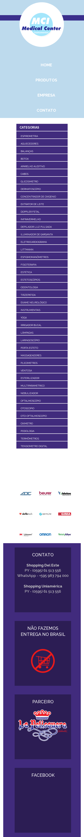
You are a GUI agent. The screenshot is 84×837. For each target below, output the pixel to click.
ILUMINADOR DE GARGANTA (37, 234)
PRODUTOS (46, 80)
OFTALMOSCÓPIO (31, 400)
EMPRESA (46, 95)
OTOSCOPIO (27, 408)
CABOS (24, 174)
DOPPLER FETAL (30, 211)
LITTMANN (27, 249)
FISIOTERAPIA (28, 264)
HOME (46, 65)
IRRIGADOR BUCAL (31, 325)
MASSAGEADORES (31, 355)
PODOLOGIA (27, 431)
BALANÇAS (27, 151)
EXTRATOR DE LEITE (32, 204)
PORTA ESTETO (29, 348)
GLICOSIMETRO (29, 181)
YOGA (24, 317)
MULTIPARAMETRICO (33, 385)
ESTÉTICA (26, 272)
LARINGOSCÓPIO (30, 340)
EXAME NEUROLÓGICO (34, 302)
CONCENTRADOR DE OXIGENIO (38, 196)
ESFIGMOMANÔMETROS (34, 257)
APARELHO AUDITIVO (33, 166)
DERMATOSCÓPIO (31, 189)
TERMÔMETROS (30, 438)
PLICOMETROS (29, 363)
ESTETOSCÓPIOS (30, 279)
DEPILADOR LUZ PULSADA (36, 227)
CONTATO (46, 110)
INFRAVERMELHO (31, 219)
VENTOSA (26, 370)
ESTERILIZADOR (30, 378)
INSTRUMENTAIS (30, 310)
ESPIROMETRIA (29, 136)
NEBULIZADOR (29, 393)
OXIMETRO (27, 423)
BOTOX (25, 159)
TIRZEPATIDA (28, 295)
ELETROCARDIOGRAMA (34, 242)
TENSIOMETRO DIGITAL (34, 446)
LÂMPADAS (27, 332)
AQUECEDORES (29, 143)
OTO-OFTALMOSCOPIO (34, 416)
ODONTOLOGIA (29, 287)
